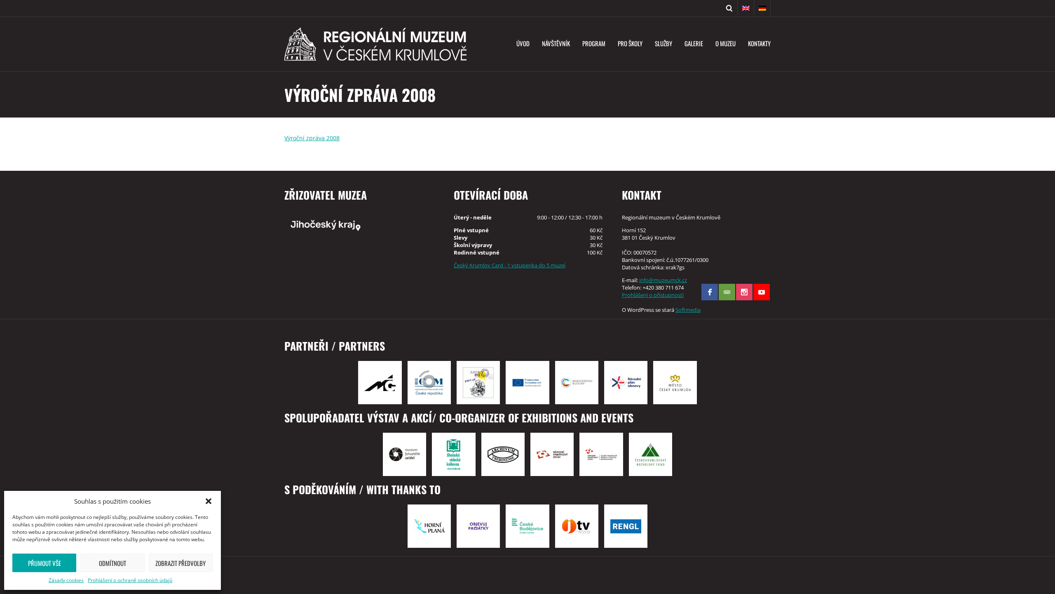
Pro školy (630, 43)
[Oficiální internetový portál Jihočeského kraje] (359, 225)
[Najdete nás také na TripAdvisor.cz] (727, 292)
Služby (663, 43)
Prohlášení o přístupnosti (653, 295)
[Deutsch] (762, 8)
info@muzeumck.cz (663, 280)
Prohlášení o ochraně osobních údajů (130, 580)
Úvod (523, 43)
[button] (208, 501)
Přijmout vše (44, 563)
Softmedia (688, 310)
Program (593, 43)
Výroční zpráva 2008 (312, 138)
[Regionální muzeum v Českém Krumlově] (375, 44)
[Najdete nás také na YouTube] (761, 292)
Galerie (694, 43)
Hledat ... (729, 8)
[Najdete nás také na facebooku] (709, 292)
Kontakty (759, 43)
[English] (746, 8)
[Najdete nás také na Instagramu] (744, 292)
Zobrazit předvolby (180, 563)
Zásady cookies (66, 580)
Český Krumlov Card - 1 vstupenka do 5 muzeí (509, 265)
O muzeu (725, 43)
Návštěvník (556, 43)
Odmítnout (112, 563)
